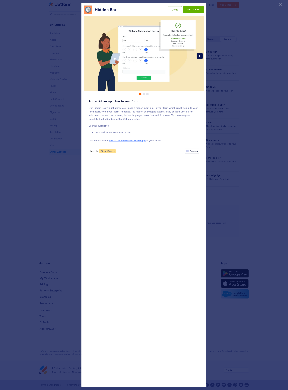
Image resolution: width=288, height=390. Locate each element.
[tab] (140, 94)
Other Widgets (107, 151)
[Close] (281, 4)
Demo (175, 9)
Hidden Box (106, 9)
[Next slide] (200, 56)
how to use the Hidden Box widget (127, 140)
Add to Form (193, 9)
